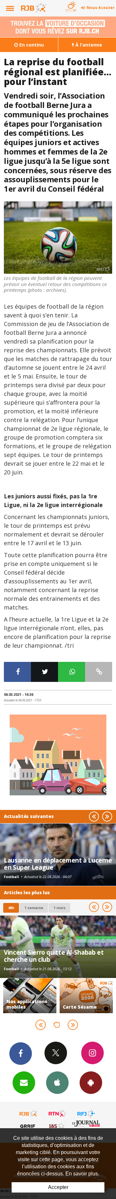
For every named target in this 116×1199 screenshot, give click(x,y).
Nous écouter (101, 7)
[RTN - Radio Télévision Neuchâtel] (57, 1113)
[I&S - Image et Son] (57, 1125)
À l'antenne (88, 45)
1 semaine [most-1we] (33, 907)
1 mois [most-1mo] (59, 907)
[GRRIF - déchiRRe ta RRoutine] (29, 1125)
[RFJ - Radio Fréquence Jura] (86, 1113)
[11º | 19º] (70, 0)
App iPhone (57, 1082)
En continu (31, 45)
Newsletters (24, 1082)
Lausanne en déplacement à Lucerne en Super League (58, 863)
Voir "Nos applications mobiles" (29, 995)
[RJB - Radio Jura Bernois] (29, 1113)
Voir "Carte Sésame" (86, 995)
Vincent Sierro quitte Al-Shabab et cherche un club (53, 955)
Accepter (58, 1187)
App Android (91, 1082)
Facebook (20, 1053)
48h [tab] (11, 907)
